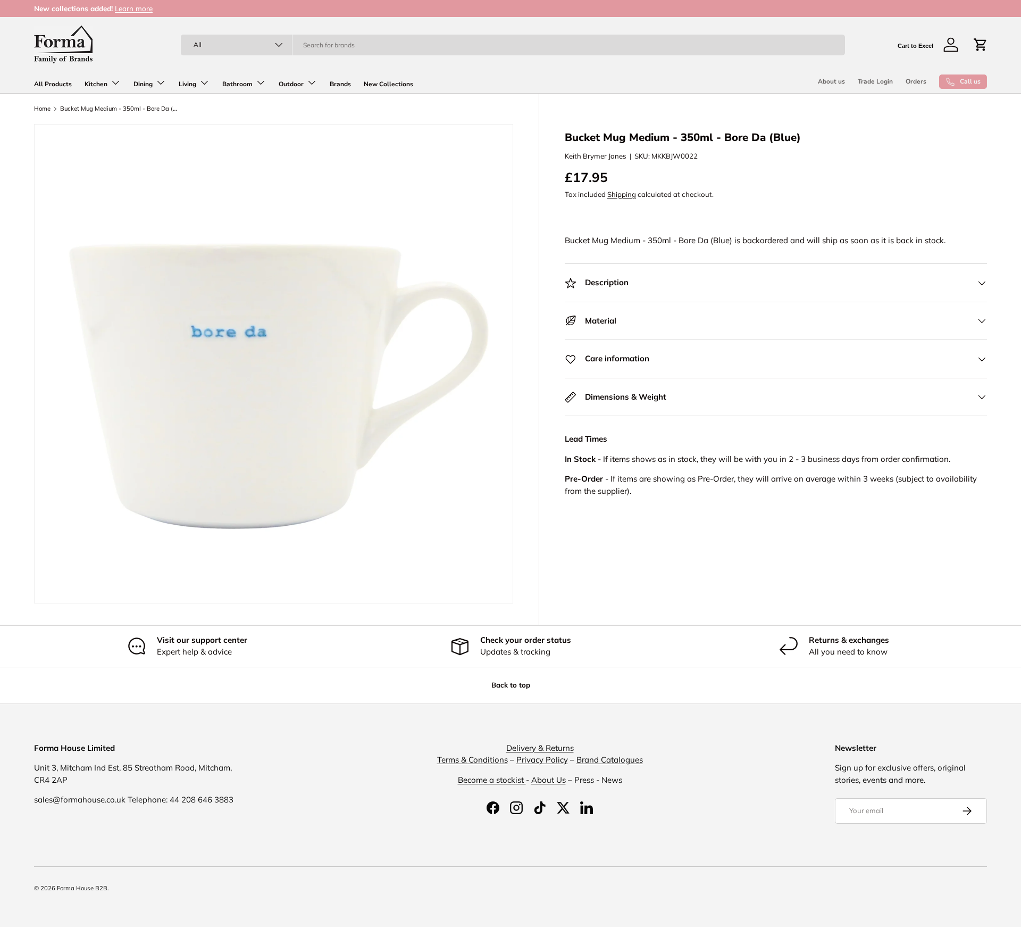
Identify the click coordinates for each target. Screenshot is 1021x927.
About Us (548, 780)
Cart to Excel (915, 46)
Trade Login (875, 81)
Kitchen (96, 84)
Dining (143, 84)
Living (187, 84)
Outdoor (291, 84)
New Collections (388, 84)
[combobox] (513, 45)
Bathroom (237, 84)
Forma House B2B (82, 888)
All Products (53, 84)
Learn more (134, 8)
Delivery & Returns (540, 748)
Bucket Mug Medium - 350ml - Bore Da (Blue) (120, 109)
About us (831, 81)
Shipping (621, 194)
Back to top (510, 685)
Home (42, 109)
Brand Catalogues (609, 760)
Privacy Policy (542, 760)
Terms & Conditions (472, 760)
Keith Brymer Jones (595, 156)
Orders (916, 81)
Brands (340, 84)
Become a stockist (492, 780)
